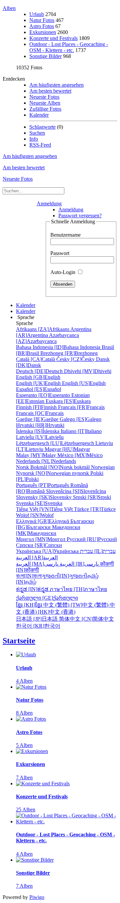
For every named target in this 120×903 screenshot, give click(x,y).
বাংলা (29, 576)
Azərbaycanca (47, 338)
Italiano (81, 431)
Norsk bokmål (53, 467)
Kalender (39, 115)
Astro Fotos (41, 26)
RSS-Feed (40, 145)
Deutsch (40, 371)
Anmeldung (49, 203)
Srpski (92, 497)
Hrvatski (40, 425)
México (80, 455)
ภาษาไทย (78, 589)
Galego (80, 419)
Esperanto (43, 395)
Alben (9, 8)
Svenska (39, 503)
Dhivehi (87, 371)
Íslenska (38, 431)
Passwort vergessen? (80, 215)
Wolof (35, 515)
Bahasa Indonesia (59, 347)
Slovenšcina (76, 491)
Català (36, 359)
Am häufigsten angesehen (56, 85)
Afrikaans (43, 329)
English (38, 377)
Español (38, 389)
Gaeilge (38, 419)
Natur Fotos (41, 20)
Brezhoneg (69, 353)
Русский (92, 539)
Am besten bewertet (50, 91)
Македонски (48, 530)
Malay (36, 455)
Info (33, 139)
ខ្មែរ (29, 605)
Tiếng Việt (45, 509)
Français (81, 407)
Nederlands (46, 461)
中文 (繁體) (76, 605)
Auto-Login (63, 272)
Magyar (67, 449)
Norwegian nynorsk (65, 470)
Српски (39, 545)
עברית (98, 551)
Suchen (37, 133)
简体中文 (86, 619)
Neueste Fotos (44, 97)
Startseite (19, 640)
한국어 (38, 626)
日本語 (37, 619)
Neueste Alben (44, 103)
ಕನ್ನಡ (33, 589)
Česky (76, 359)
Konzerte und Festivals (53, 38)
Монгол (41, 539)
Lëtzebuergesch (55, 443)
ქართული (47, 598)
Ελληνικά (43, 521)
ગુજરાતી (64, 576)
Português (43, 485)
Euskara (68, 401)
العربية (37, 557)
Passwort (59, 253)
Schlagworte (42, 127)
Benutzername (65, 235)
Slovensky (44, 497)
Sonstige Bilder (45, 56)
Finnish (37, 407)
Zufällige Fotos (45, 109)
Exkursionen (42, 32)
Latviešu (40, 437)
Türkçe (95, 509)
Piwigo (36, 897)
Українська (48, 551)
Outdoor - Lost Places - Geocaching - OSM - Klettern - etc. (68, 47)
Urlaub (36, 14)
